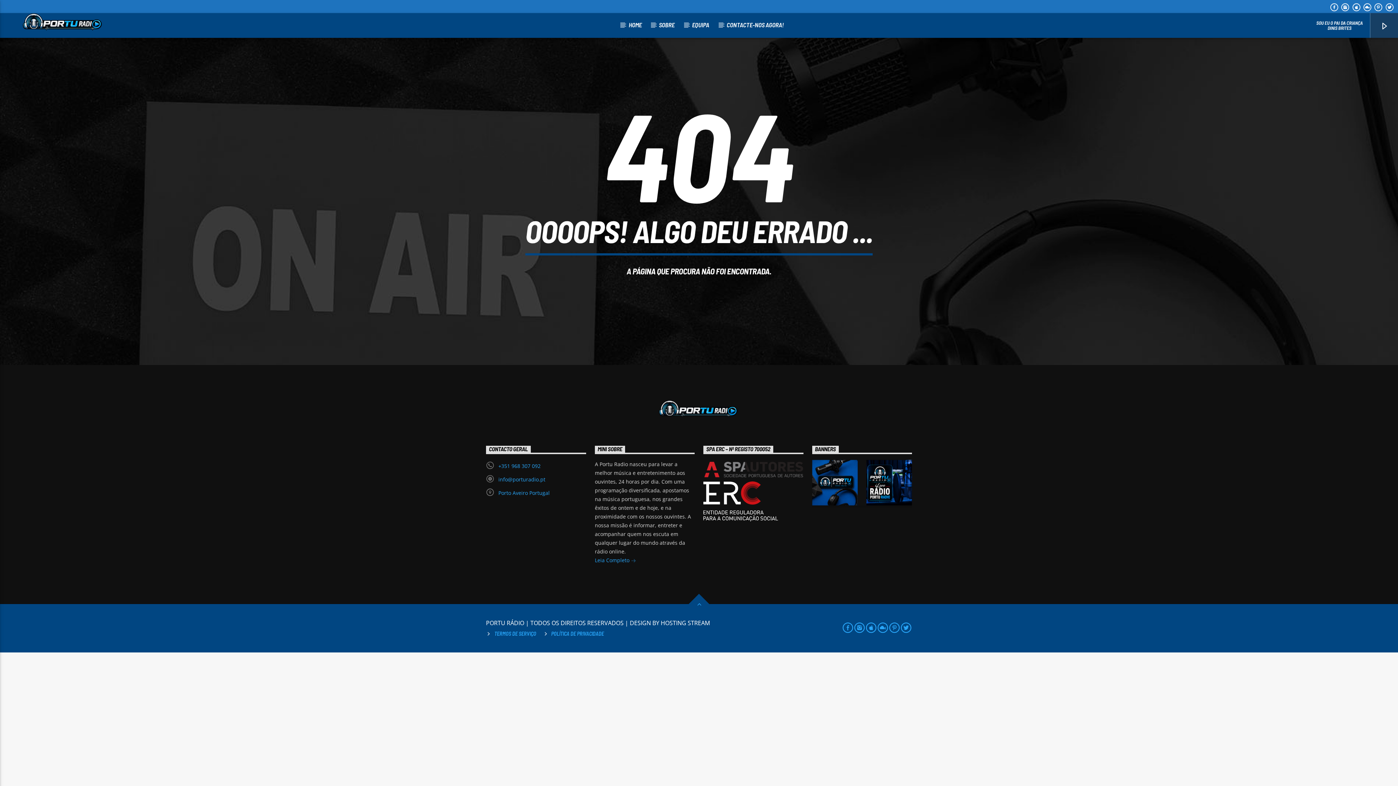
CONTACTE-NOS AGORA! (755, 24)
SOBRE (667, 24)
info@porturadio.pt (521, 479)
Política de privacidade (577, 634)
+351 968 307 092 (519, 466)
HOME (635, 24)
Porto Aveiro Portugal (524, 492)
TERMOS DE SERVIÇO (515, 634)
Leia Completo (613, 560)
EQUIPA (700, 24)
